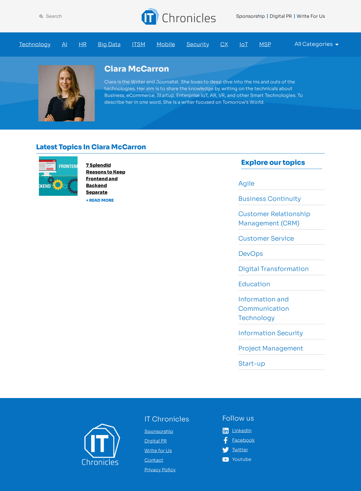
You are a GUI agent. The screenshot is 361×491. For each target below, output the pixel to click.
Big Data (109, 44)
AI (64, 44)
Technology (34, 44)
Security (197, 44)
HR (83, 44)
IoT (243, 44)
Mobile (166, 44)
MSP (265, 44)
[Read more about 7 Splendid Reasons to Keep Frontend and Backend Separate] (87, 184)
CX (224, 44)
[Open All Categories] (337, 44)
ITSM (138, 44)
